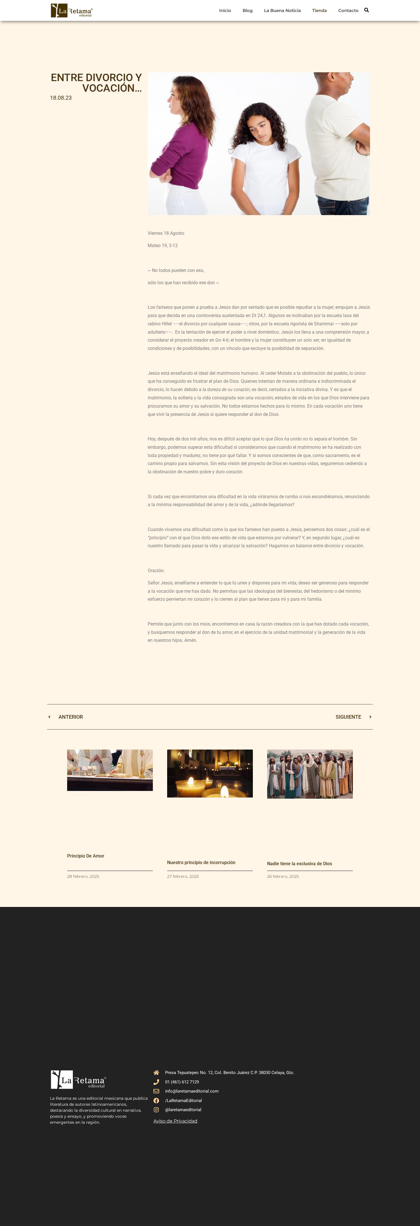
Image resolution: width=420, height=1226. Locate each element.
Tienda (319, 10)
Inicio (225, 10)
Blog (248, 10)
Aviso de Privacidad (175, 1121)
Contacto (348, 10)
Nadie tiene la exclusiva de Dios (299, 863)
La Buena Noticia (282, 10)
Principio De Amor (85, 856)
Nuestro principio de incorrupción (201, 862)
